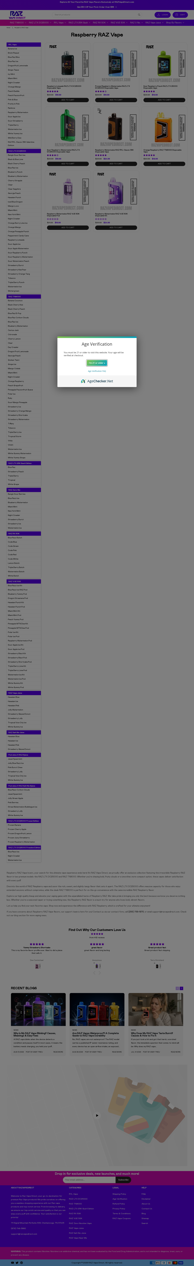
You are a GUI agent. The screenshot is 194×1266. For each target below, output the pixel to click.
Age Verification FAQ (97, 371)
